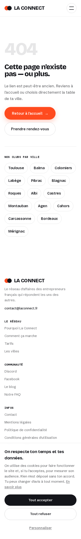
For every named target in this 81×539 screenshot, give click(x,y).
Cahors (63, 206)
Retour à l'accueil (30, 113)
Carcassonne (19, 218)
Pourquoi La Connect (20, 328)
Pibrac (36, 180)
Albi (34, 193)
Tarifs (9, 344)
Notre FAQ (12, 394)
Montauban (18, 206)
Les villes (11, 351)
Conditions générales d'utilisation (30, 438)
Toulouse (16, 168)
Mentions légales (17, 422)
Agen (42, 206)
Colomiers (63, 168)
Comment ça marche (20, 336)
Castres (54, 193)
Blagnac (59, 180)
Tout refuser (40, 514)
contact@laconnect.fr (21, 308)
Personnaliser (40, 528)
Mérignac (16, 231)
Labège (14, 180)
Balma (39, 168)
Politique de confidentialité (25, 430)
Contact (10, 415)
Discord (10, 371)
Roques (14, 193)
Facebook (12, 379)
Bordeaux (49, 218)
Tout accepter (40, 500)
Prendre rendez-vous (30, 129)
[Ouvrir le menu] (71, 8)
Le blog (10, 387)
